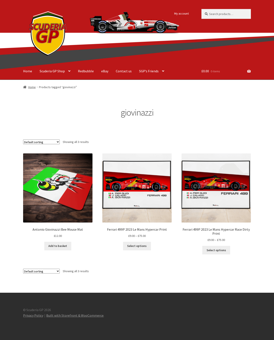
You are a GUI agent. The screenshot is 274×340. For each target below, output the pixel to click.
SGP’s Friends (149, 71)
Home (27, 71)
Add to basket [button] (57, 246)
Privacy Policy (33, 315)
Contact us (124, 71)
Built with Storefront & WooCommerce (75, 315)
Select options (137, 246)
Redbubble (86, 71)
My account (181, 13)
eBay (104, 71)
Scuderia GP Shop (52, 71)
